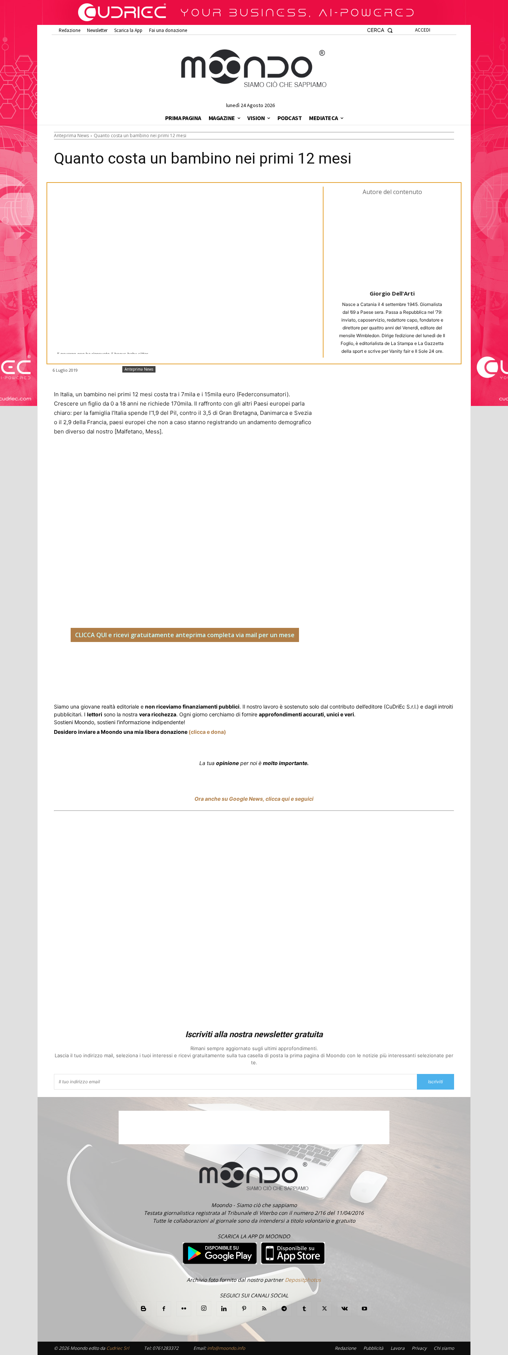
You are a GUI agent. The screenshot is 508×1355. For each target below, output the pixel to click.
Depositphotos (303, 1279)
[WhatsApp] (168, 665)
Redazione (345, 1348)
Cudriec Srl (117, 1348)
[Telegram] (202, 665)
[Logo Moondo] (254, 68)
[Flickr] (183, 1308)
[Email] (219, 665)
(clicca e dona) (207, 732)
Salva (151, 665)
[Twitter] (124, 665)
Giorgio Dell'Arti (392, 293)
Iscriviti (435, 1081)
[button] (380, 30)
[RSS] (264, 1308)
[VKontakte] (344, 1308)
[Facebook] (107, 665)
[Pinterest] (244, 1308)
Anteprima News (71, 135)
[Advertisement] (254, 922)
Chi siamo (444, 1348)
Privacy (419, 1348)
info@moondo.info (226, 1348)
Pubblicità (373, 1348)
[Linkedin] (185, 665)
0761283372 (165, 1348)
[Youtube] (364, 1308)
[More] (254, 665)
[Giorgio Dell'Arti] (392, 242)
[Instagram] (203, 1308)
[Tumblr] (236, 665)
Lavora (397, 1348)
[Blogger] (143, 1308)
